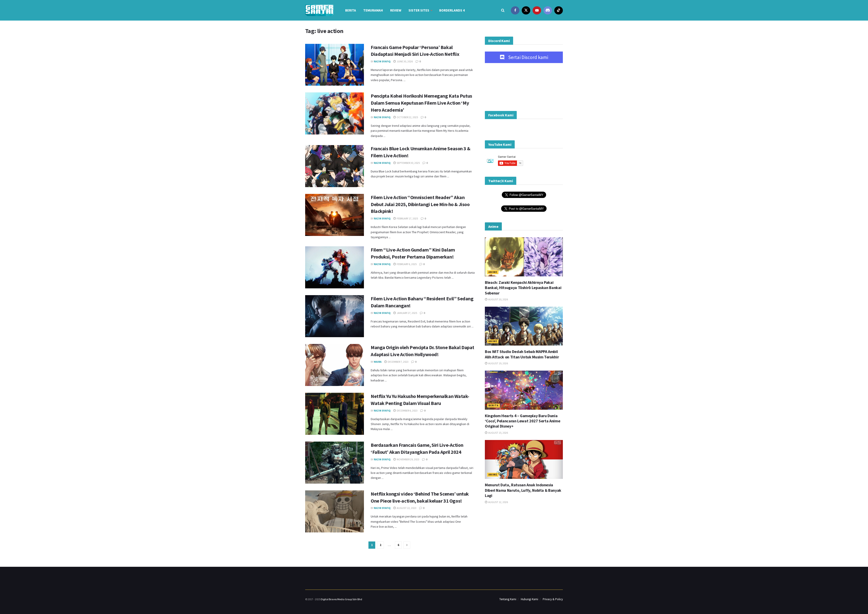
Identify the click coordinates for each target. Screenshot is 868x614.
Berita (350, 10)
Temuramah (373, 10)
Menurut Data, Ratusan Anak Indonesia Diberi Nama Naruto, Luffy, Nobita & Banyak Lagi (523, 490)
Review (395, 10)
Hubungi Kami (529, 599)
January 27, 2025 (406, 313)
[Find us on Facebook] (515, 10)
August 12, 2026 (498, 502)
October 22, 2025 (407, 117)
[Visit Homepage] (319, 10)
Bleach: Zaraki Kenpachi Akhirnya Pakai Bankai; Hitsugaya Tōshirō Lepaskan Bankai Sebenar (523, 288)
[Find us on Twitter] (526, 10)
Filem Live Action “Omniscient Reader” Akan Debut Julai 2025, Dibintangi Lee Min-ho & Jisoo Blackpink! (420, 204)
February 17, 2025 (407, 218)
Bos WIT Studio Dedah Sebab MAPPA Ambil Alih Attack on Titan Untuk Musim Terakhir (522, 354)
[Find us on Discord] (547, 10)
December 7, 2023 (397, 361)
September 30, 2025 (408, 163)
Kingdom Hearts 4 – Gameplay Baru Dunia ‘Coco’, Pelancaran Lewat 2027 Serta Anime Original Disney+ (522, 421)
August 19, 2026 (498, 363)
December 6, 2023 (406, 410)
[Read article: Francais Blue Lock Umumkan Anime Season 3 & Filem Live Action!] (334, 166)
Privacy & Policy (553, 599)
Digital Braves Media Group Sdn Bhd (341, 599)
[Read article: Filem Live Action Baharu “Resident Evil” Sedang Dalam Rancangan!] (334, 316)
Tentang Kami (507, 599)
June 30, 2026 (404, 61)
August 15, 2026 (498, 432)
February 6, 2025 (406, 264)
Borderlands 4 (452, 10)
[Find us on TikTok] (558, 10)
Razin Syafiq (382, 61)
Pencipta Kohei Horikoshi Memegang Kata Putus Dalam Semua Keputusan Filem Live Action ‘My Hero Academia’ (421, 103)
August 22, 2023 (406, 508)
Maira (378, 361)
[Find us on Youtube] (537, 10)
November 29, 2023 (407, 459)
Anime (492, 272)
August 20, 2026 (498, 299)
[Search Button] (503, 10)
